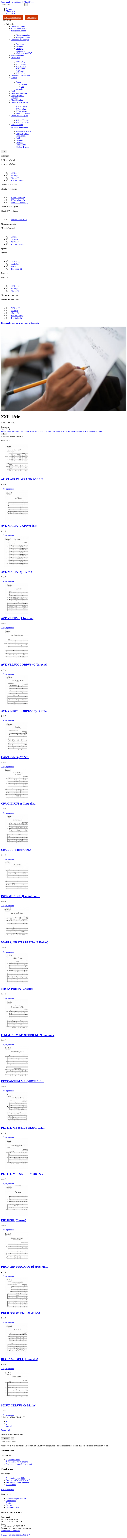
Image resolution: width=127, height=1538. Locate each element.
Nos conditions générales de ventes (19, 1464)
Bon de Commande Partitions (17, 1482)
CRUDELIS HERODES (16, 849)
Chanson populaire (23, 35)
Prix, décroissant (67, 431)
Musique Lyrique (22, 147)
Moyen (15, 178)
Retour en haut (8, 1430)
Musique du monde (18, 31)
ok (3, 151)
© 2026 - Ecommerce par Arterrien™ (15, 1535)
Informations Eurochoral (10, 1531)
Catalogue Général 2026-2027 (18, 1480)
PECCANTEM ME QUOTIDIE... (22, 1081)
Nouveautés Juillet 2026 (15, 1478)
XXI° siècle (20, 73)
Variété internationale (19, 28)
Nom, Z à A (44, 431)
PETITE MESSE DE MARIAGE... (23, 1127)
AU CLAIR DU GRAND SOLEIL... (23, 479)
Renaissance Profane (19, 93)
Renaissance (21, 44)
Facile (14, 175)
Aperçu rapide (7, 489)
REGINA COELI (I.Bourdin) (19, 1359)
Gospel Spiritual (22, 134)
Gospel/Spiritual (17, 96)
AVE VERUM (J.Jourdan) (17, 618)
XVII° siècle (21, 64)
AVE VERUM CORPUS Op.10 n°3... (24, 710)
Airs (22, 87)
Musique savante (17, 55)
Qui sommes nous (13, 1460)
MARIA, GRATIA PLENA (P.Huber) (24, 942)
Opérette (19, 89)
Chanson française (18, 26)
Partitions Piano (17, 125)
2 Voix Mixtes (21, 111)
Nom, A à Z (34, 431)
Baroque (19, 46)
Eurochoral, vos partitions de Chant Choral (17, 2)
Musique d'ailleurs (23, 37)
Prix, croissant (55, 431)
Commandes (11, 1501)
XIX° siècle (20, 69)
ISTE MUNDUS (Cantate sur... (20, 896)
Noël (13, 91)
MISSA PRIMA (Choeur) (17, 988)
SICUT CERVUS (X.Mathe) (18, 1405)
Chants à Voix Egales (19, 116)
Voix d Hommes (22, 122)
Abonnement (11, 1485)
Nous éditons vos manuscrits (17, 1462)
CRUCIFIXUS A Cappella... (18, 803)
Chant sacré (15, 58)
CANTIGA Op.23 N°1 (15, 757)
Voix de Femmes (22, 120)
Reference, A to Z (81, 431)
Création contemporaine (20, 75)
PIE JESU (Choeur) (13, 1220)
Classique (19, 49)
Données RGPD (12, 1507)
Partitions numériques (12, 18)
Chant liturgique (17, 100)
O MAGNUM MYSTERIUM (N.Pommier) (28, 1035)
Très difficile (17, 180)
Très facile (16, 269)
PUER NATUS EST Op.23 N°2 (20, 1312)
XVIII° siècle (21, 66)
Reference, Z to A (96, 431)
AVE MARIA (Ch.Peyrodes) (19, 525)
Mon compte (31, 18)
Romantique (20, 51)
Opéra (18, 82)
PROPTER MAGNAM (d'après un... (24, 1266)
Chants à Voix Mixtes (19, 102)
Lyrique (14, 78)
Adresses (9, 1505)
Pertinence (25, 431)
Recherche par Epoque (20, 40)
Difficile (15, 173)
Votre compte (7, 1489)
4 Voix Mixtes (21, 107)
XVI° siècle (20, 62)
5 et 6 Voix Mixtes (23, 113)
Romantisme (21, 145)
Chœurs (24, 84)
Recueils (14, 98)
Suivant (9, 1426)
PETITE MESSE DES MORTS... (22, 1174)
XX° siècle (20, 71)
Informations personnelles (16, 1498)
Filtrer (4, 434)
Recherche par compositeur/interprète (20, 323)
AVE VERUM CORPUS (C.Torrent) (24, 664)
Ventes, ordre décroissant (11, 431)
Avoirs (8, 1503)
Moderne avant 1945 (24, 53)
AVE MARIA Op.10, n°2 (16, 571)
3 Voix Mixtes (21, 109)
